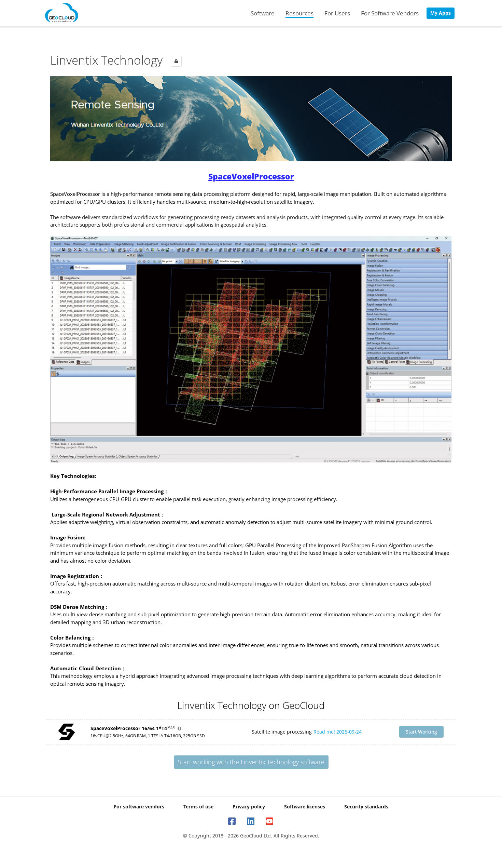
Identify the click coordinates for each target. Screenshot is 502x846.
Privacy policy (249, 806)
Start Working (421, 731)
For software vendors (139, 806)
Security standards (366, 806)
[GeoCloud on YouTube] (270, 821)
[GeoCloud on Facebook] (232, 821)
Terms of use (198, 806)
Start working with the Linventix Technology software (251, 762)
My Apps (440, 13)
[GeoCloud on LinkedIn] (251, 821)
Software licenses (304, 806)
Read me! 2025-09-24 (337, 731)
